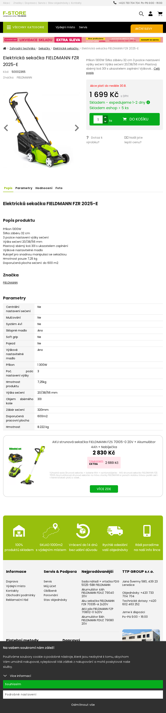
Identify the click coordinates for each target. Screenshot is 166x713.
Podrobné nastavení (20, 694)
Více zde (104, 489)
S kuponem (96, 461)
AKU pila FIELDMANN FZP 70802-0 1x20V (97, 610)
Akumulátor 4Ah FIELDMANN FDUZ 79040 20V (98, 593)
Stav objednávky (58, 3)
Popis (8, 188)
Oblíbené (50, 591)
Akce (6, 3)
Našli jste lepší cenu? (134, 139)
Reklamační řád (17, 600)
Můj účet (50, 586)
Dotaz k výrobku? (94, 139)
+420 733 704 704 (128, 3)
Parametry (23, 188)
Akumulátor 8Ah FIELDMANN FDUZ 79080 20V (98, 620)
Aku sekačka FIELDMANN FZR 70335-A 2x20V (98, 602)
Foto (59, 188)
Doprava (30, 3)
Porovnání (51, 595)
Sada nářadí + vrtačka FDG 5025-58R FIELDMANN (100, 583)
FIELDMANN (24, 77)
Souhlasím (13, 684)
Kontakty (76, 3)
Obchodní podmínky (20, 595)
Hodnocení (43, 188)
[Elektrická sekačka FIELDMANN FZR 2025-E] (41, 130)
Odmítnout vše (83, 705)
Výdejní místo (65, 27)
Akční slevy (143, 29)
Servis (41, 3)
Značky (17, 3)
